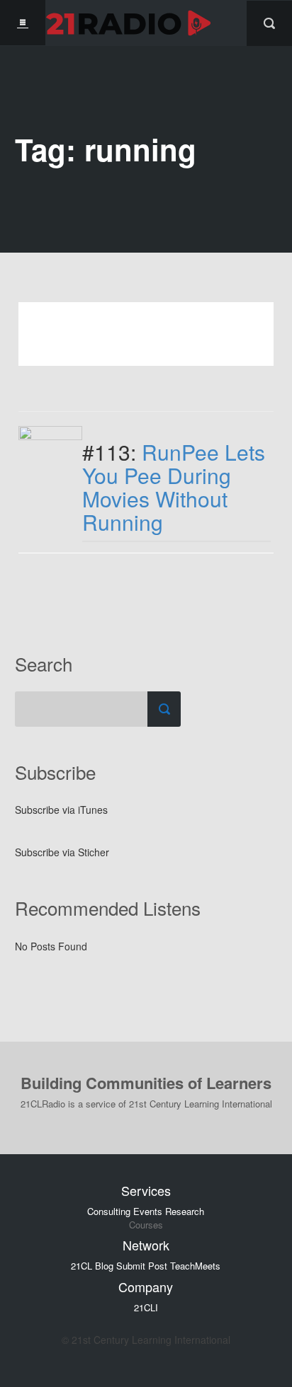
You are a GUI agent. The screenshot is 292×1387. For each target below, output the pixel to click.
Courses (146, 1225)
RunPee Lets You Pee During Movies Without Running (173, 487)
